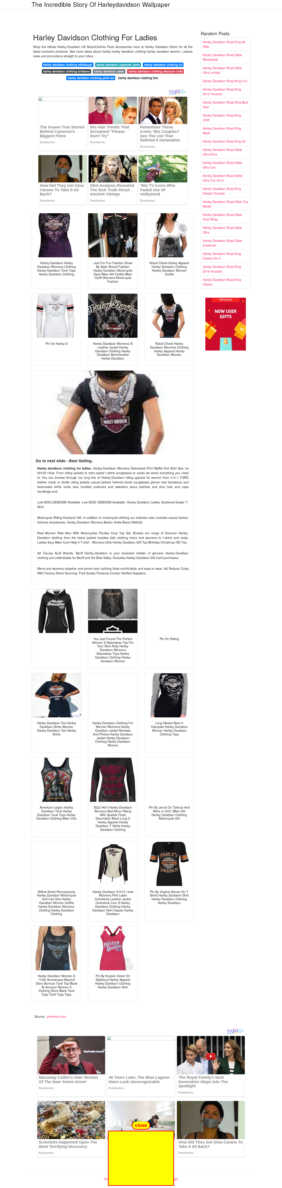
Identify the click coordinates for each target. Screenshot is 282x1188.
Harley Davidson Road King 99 (224, 141)
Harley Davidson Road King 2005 (222, 117)
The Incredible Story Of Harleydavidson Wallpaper (101, 4)
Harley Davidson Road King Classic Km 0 (222, 255)
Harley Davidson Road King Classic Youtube (222, 190)
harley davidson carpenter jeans (118, 65)
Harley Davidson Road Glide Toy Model (225, 203)
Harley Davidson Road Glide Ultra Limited (222, 70)
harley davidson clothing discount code (155, 71)
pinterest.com (56, 1016)
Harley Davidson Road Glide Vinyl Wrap (222, 216)
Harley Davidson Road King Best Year (225, 104)
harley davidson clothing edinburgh (67, 65)
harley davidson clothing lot (163, 65)
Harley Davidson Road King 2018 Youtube (222, 268)
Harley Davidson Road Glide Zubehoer (222, 242)
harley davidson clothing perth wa (91, 78)
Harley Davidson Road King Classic (222, 281)
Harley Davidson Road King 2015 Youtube (222, 91)
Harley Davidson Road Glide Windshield (222, 57)
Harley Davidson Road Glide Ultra (222, 229)
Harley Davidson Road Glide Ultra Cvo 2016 (222, 177)
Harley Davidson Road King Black (222, 130)
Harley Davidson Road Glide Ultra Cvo (222, 164)
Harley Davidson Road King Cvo (225, 81)
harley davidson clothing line (138, 78)
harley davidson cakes (109, 71)
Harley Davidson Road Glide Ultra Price (222, 151)
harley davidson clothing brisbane (66, 71)
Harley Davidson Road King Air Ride (224, 44)
